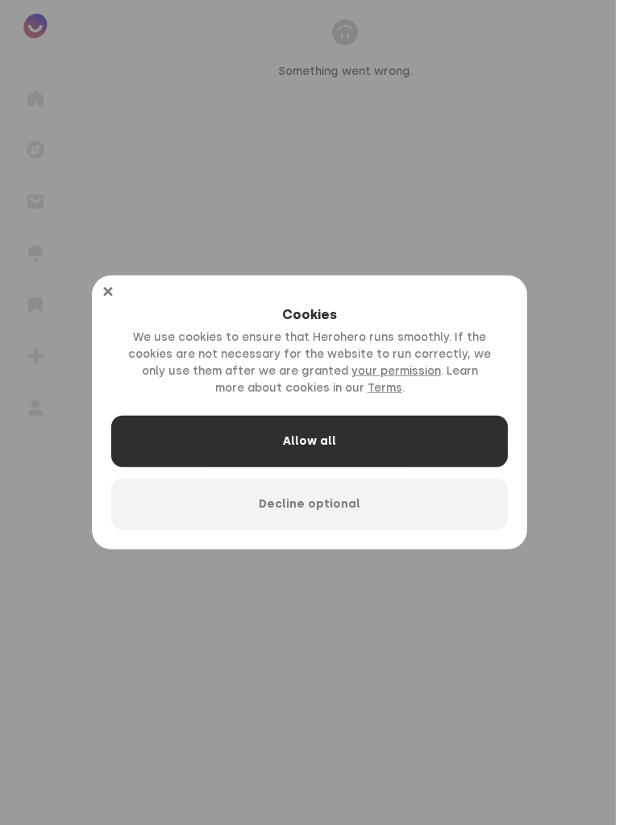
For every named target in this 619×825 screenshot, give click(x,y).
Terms (385, 388)
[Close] (108, 292)
